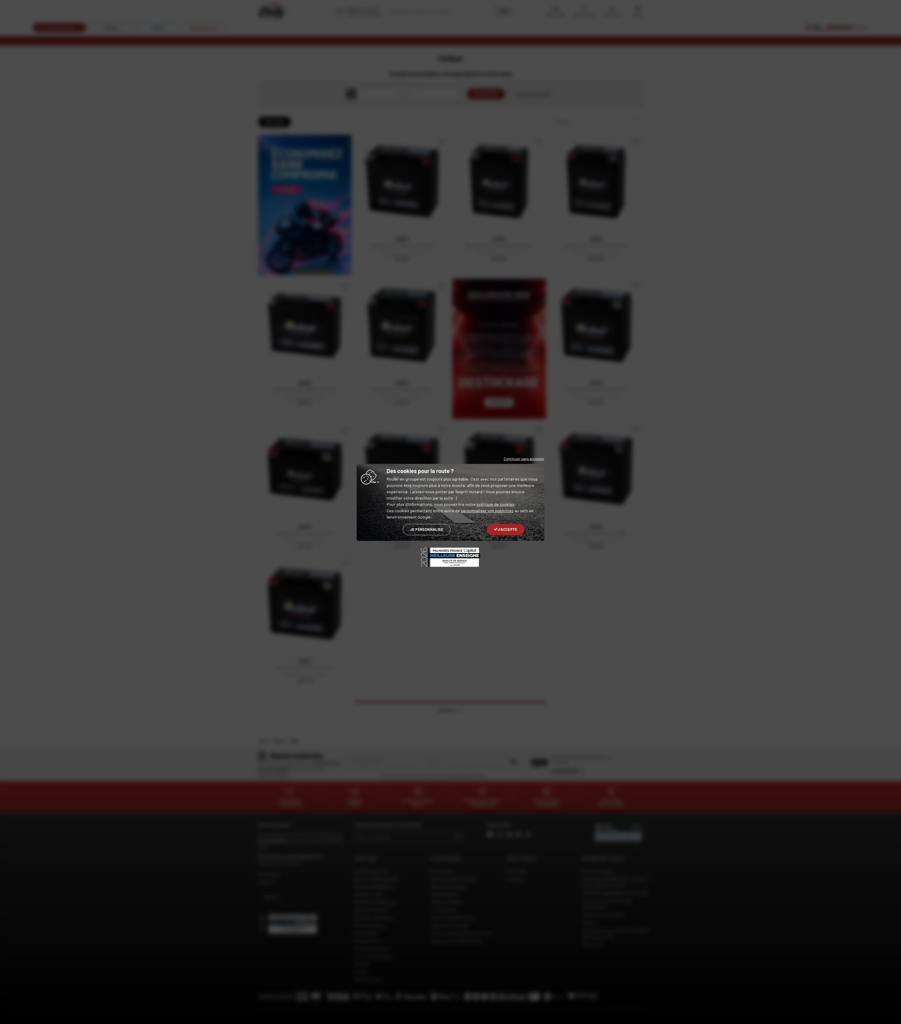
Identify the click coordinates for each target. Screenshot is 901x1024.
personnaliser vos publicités (487, 510)
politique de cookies (495, 504)
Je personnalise (426, 529)
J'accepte (507, 529)
